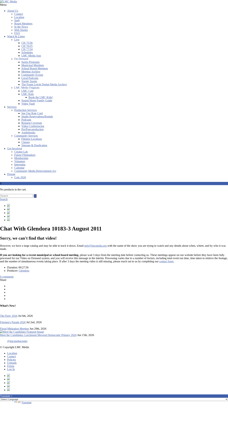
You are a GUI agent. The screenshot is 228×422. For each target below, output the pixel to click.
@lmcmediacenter (17, 341)
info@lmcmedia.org (95, 245)
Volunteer (19, 161)
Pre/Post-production (32, 129)
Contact (18, 13)
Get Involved (14, 148)
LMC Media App (31, 55)
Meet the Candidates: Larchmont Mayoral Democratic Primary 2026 (38, 335)
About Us (12, 10)
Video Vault (28, 103)
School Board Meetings (34, 68)
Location (19, 17)
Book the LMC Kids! (40, 97)
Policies (11, 359)
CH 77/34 (27, 49)
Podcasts (26, 119)
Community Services (26, 135)
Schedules (27, 52)
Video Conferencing (32, 126)
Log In (11, 369)
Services (12, 106)
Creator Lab (21, 151)
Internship (19, 164)
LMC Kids (27, 94)
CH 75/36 (27, 42)
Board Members (23, 23)
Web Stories (21, 30)
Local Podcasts (29, 78)
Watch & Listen (16, 36)
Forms (10, 366)
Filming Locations (31, 138)
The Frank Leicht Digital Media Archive (44, 84)
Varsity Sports (29, 81)
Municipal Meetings (32, 65)
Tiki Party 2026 (8, 315)
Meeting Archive (30, 71)
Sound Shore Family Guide (36, 100)
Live (16, 39)
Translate (26, 402)
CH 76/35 (27, 46)
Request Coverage (31, 122)
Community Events (32, 74)
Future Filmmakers (24, 154)
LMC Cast (27, 90)
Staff (17, 20)
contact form (166, 261)
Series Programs (30, 62)
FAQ (17, 33)
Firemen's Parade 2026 (13, 322)
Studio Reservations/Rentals (37, 116)
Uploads (12, 362)
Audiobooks (28, 132)
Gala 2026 (20, 177)
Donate (11, 174)
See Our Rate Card (32, 113)
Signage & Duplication (34, 145)
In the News (21, 26)
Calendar (19, 167)
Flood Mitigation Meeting (14, 328)
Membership (21, 158)
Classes (25, 142)
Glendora (24, 270)
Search (4, 199)
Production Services (25, 110)
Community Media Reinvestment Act (35, 170)
